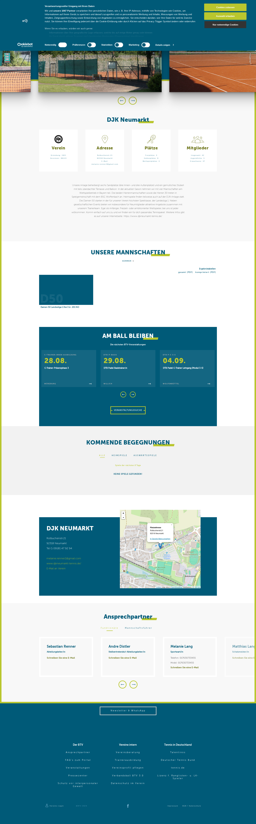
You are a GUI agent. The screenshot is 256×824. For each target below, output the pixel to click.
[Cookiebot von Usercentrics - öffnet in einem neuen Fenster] (25, 45)
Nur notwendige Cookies (225, 24)
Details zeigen (162, 45)
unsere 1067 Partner (64, 10)
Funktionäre (109, 628)
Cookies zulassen (225, 7)
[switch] (91, 44)
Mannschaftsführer (138, 628)
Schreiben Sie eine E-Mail (61, 658)
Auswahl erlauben (225, 16)
